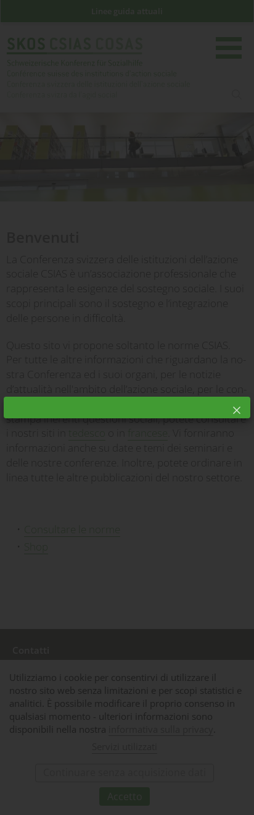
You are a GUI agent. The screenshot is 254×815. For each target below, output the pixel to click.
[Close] (236, 410)
